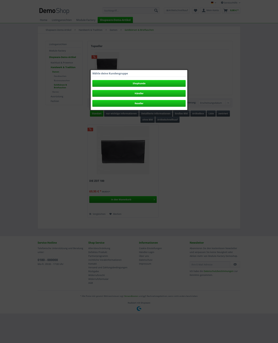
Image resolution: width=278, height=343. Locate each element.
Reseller (139, 103)
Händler (139, 93)
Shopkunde (139, 83)
